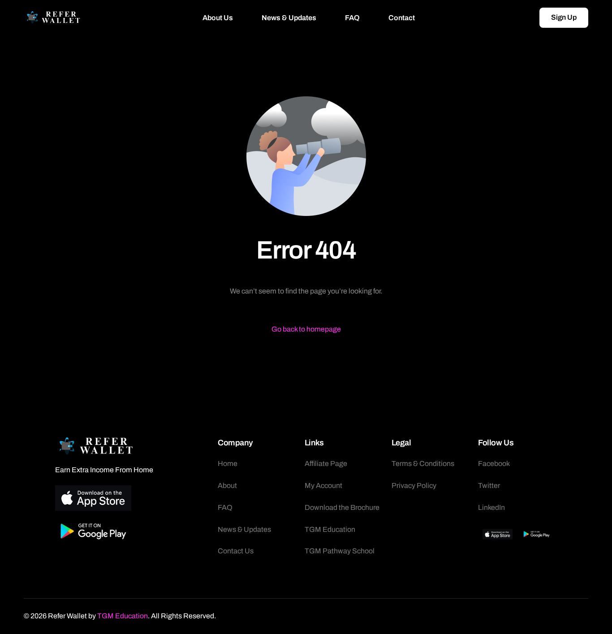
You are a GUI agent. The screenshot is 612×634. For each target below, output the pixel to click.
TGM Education (122, 616)
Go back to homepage (306, 329)
